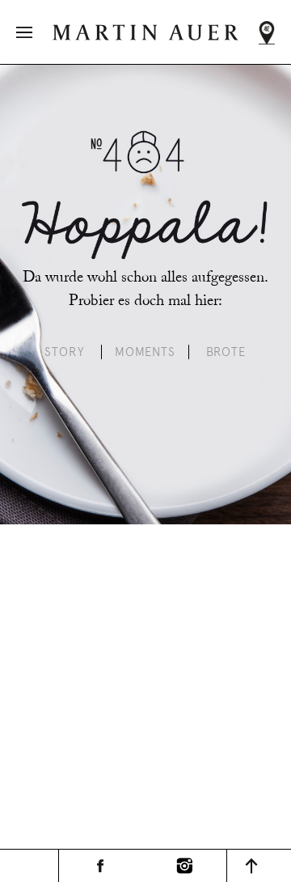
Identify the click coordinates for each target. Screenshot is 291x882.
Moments (145, 352)
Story (64, 352)
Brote (226, 352)
